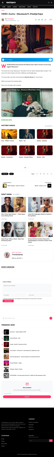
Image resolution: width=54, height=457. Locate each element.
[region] (27, 148)
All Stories (16, 194)
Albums (3, 446)
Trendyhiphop (10, 18)
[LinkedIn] (44, 173)
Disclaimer (31, 424)
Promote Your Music (33, 422)
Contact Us (31, 429)
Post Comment (8, 300)
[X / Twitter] (40, 173)
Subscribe (27, 396)
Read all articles (16, 258)
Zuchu (11, 173)
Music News (4, 443)
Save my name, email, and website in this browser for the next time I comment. (23, 298)
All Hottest (48, 126)
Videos (2, 10)
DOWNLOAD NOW (6, 120)
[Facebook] (36, 20)
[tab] (25, 167)
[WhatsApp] (42, 20)
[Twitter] (39, 20)
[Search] (49, 2)
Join (50, 59)
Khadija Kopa (5, 173)
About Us (31, 427)
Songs (2, 438)
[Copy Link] (45, 20)
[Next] (50, 140)
